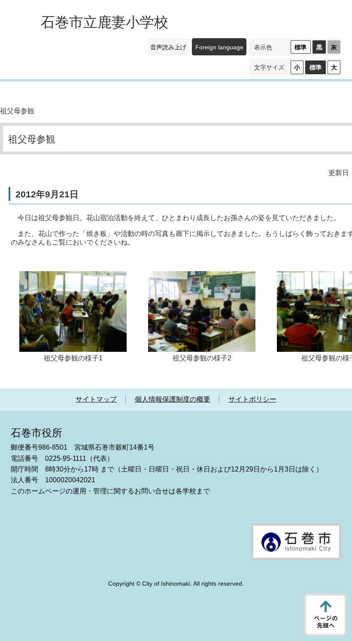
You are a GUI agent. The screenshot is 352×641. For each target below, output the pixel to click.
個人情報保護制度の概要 (172, 399)
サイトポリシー (252, 399)
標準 (300, 47)
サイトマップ (96, 399)
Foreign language (219, 47)
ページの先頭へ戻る (325, 614)
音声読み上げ (168, 47)
